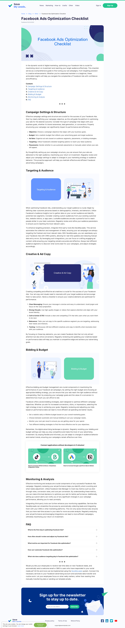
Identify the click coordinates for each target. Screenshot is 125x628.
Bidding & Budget (34, 94)
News (42, 5)
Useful (64, 5)
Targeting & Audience (36, 89)
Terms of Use (62, 621)
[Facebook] (102, 620)
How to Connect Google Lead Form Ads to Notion (78, 465)
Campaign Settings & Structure (40, 86)
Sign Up (110, 5)
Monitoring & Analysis (36, 97)
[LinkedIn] (106, 620)
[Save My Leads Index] (16, 621)
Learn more (20, 626)
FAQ (29, 100)
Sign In (98, 5)
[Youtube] (115, 620)
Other (71, 5)
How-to (57, 5)
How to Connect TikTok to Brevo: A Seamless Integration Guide (42, 466)
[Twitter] (111, 620)
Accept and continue (40, 625)
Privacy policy (49, 621)
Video (77, 5)
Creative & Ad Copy (35, 92)
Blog (29, 14)
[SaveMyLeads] (18, 5)
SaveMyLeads (76, 571)
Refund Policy (75, 621)
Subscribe (74, 606)
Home (23, 14)
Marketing (49, 5)
